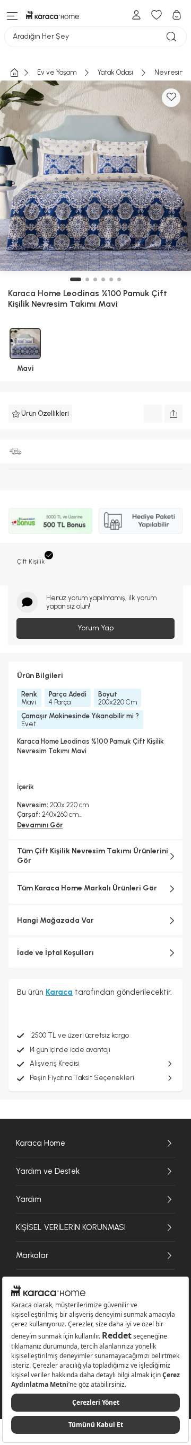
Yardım (28, 1199)
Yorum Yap (95, 627)
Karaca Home (40, 1143)
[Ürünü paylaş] (173, 414)
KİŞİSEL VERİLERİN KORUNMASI (71, 1227)
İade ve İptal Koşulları (55, 952)
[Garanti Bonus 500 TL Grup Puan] (50, 520)
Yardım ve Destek (48, 1171)
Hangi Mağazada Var (55, 920)
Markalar (32, 1255)
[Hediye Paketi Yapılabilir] (141, 520)
